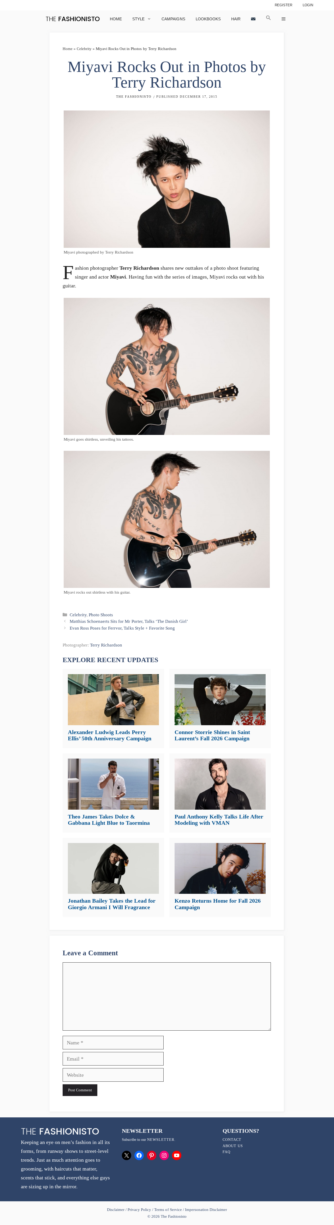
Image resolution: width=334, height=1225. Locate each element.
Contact (232, 1140)
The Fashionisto (134, 97)
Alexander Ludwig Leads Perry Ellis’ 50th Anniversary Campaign (109, 735)
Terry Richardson (106, 645)
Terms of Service (168, 1210)
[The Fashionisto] (72, 18)
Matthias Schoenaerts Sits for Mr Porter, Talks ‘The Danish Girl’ (129, 621)
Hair (236, 19)
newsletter (160, 1140)
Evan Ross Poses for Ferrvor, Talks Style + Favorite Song (122, 628)
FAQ (226, 1152)
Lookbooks (208, 19)
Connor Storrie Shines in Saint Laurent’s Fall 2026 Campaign (212, 735)
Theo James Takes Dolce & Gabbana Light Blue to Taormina (109, 819)
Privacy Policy (139, 1210)
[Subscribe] (253, 18)
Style (138, 19)
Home (116, 19)
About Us (233, 1146)
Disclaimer (116, 1210)
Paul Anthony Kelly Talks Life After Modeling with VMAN (219, 819)
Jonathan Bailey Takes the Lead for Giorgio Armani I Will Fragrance (112, 903)
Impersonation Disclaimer (206, 1210)
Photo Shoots (101, 614)
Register (283, 5)
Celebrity (84, 49)
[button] (268, 18)
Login (308, 5)
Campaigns (173, 19)
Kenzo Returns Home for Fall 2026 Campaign (218, 903)
